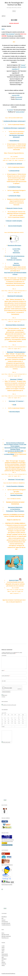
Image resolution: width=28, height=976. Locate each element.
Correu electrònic (6, 675)
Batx (3, 952)
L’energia (23, 65)
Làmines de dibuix (20, 112)
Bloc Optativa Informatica (8, 839)
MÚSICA (3, 962)
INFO (3, 957)
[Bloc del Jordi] (4, 813)
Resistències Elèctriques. (14, 245)
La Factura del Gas (14, 170)
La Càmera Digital (9, 454)
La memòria (10, 109)
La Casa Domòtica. (15, 509)
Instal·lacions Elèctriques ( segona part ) (14, 128)
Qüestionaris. (16, 252)
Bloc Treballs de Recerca (7, 864)
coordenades (19, 97)
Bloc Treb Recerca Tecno (7, 841)
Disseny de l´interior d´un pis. (14, 208)
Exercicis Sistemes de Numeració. (15, 443)
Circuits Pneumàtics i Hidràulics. (15, 486)
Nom (3, 670)
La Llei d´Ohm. (16, 249)
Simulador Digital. (15, 449)
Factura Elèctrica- (14, 140)
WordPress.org (5, 937)
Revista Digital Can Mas (7, 884)
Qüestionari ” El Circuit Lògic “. (16, 479)
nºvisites (3, 696)
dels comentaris (6, 936)
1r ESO (3, 946)
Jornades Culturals (6, 923)
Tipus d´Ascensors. (19, 511)
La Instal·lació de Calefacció (14, 163)
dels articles (5, 934)
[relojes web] (7, 740)
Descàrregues (5, 955)
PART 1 (3, 29)
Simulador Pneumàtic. (16, 495)
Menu (14, 10)
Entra (3, 933)
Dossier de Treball (14, 580)
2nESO (3, 947)
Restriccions (19, 99)
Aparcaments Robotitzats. (15, 507)
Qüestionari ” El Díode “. (16, 379)
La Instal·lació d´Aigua (14, 187)
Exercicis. (16, 251)
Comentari (4, 655)
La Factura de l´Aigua (14, 195)
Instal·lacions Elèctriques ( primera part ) (15, 121)
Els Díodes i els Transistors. (14, 259)
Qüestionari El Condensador (15, 296)
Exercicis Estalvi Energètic (15, 226)
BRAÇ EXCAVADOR (10, 34)
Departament (5, 954)
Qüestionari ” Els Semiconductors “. (16, 352)
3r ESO (3, 949)
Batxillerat (4, 916)
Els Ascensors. (10, 511)
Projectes (4, 963)
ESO (2, 918)
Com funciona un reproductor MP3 (14, 451)
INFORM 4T (4, 959)
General (3, 920)
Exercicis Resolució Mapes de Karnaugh (15, 447)
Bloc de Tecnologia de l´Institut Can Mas (14, 4)
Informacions (5, 921)
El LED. (14, 404)
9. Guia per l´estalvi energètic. (14, 220)
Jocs (2, 960)
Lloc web (4, 681)
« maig (3, 726)
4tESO (3, 950)
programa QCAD (15, 95)
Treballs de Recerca (6, 924)
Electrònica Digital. (14, 411)
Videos (3, 965)
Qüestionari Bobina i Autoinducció (15, 325)
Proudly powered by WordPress (8, 973)
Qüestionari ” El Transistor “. (16, 401)
